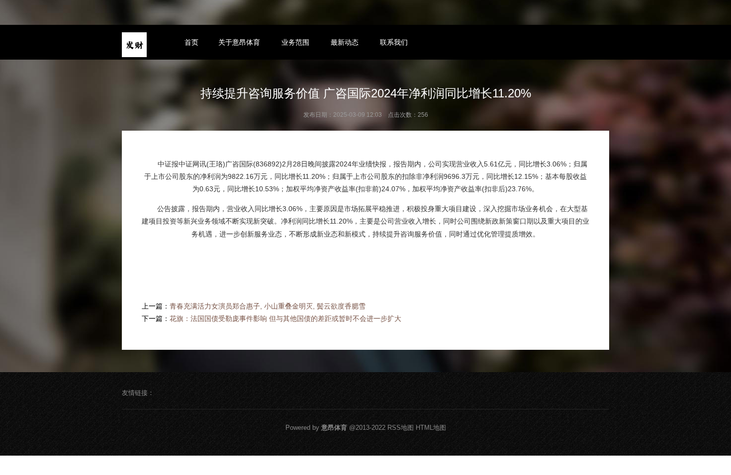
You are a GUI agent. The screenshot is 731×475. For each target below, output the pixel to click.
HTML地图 (431, 427)
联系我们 (394, 42)
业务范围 (295, 42)
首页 (191, 42)
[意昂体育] (134, 44)
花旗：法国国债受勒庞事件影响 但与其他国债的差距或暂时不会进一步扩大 (285, 318)
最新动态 (345, 42)
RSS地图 (400, 427)
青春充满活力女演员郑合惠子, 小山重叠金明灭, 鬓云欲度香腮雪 (268, 306)
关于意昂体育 (239, 42)
